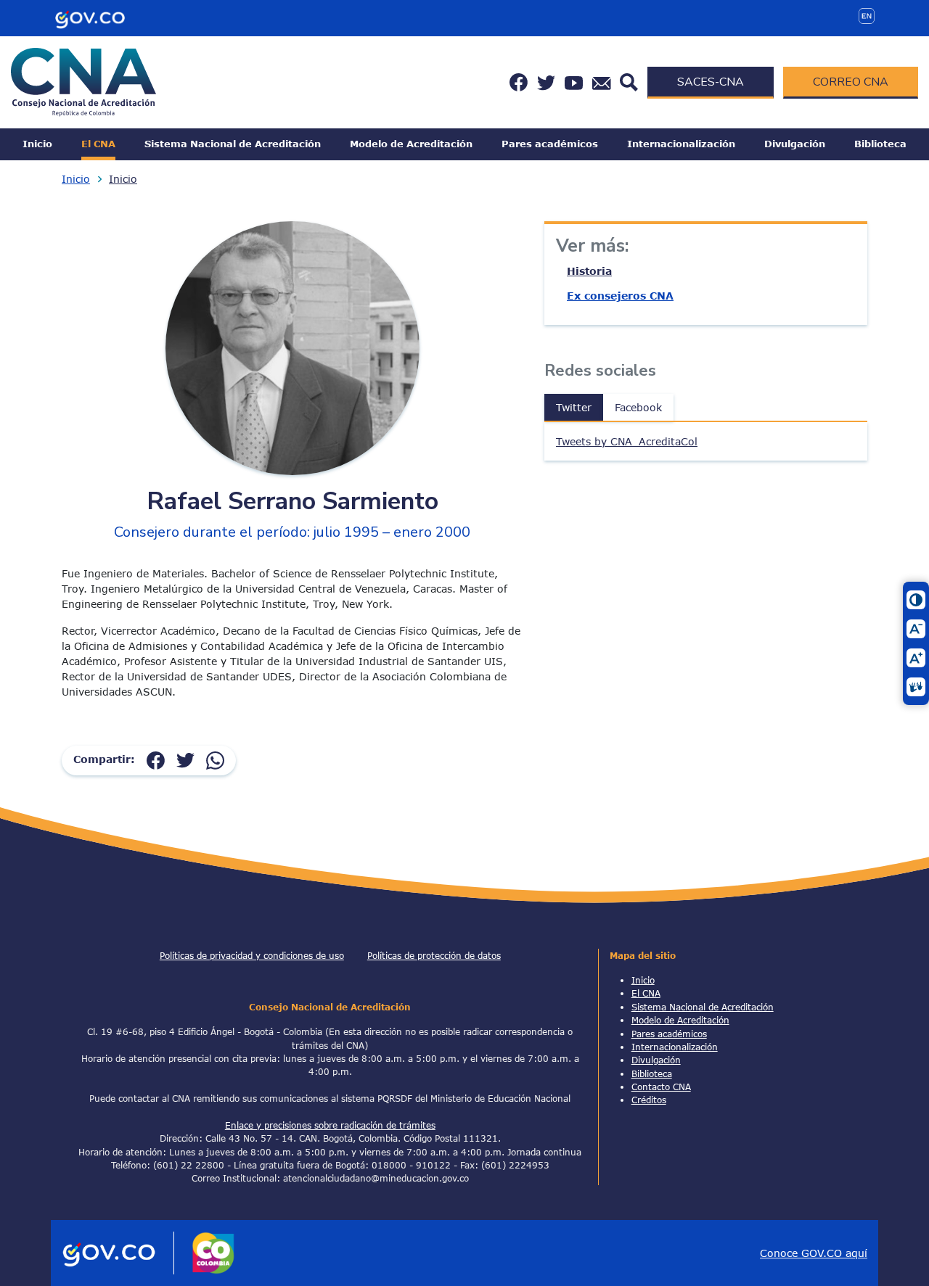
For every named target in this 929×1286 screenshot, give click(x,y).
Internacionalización (681, 143)
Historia (589, 271)
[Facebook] (156, 759)
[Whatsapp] (215, 759)
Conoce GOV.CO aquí (813, 1253)
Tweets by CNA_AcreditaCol (626, 441)
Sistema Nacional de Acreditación (232, 143)
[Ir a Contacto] (601, 82)
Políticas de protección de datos (434, 955)
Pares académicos (550, 143)
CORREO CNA (850, 82)
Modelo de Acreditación (411, 143)
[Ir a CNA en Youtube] (574, 82)
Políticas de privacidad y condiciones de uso (252, 955)
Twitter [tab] (574, 407)
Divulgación (794, 143)
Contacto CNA (661, 1086)
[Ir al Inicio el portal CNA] (83, 81)
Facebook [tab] (638, 407)
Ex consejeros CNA (620, 295)
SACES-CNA (710, 82)
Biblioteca (880, 143)
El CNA (98, 143)
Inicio (37, 143)
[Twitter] (185, 759)
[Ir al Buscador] (629, 81)
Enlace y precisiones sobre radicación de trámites (330, 1125)
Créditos (648, 1100)
